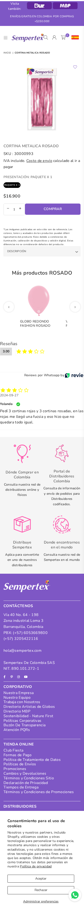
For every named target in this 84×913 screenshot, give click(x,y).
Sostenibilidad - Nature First (28, 716)
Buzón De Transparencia (25, 725)
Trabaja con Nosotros (22, 702)
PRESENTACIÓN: (28, 177)
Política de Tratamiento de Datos (32, 759)
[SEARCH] (46, 37)
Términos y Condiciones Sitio (29, 778)
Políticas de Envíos (20, 764)
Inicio (7, 52)
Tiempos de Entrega (21, 787)
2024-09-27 (9, 395)
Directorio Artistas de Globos (29, 706)
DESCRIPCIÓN (16, 251)
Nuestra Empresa (19, 692)
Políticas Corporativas (22, 720)
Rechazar (41, 890)
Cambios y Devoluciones (25, 773)
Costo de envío (39, 160)
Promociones (15, 768)
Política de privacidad (36, 866)
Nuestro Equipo (17, 697)
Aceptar (40, 878)
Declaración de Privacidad (26, 782)
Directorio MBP (17, 711)
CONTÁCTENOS (18, 606)
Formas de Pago (18, 755)
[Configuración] (74, 37)
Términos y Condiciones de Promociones (39, 792)
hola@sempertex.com (23, 650)
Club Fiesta (13, 750)
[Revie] (74, 375)
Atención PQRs (17, 729)
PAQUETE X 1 (12, 185)
